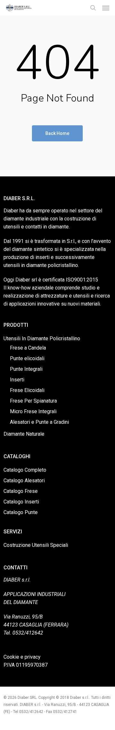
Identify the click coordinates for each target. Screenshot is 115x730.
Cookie (11, 657)
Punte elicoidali (27, 358)
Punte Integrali (26, 369)
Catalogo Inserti (21, 502)
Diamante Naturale (24, 434)
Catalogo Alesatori (24, 480)
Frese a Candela (28, 348)
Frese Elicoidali (27, 390)
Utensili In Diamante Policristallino (42, 338)
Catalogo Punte (21, 512)
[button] (105, 7)
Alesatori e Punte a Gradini (39, 422)
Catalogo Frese (21, 491)
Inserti (17, 380)
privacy (33, 657)
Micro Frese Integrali (33, 411)
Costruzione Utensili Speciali (36, 545)
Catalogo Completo (25, 470)
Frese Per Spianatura (33, 401)
